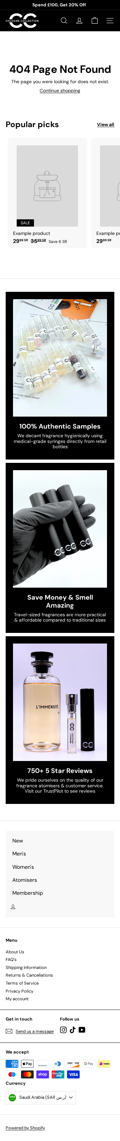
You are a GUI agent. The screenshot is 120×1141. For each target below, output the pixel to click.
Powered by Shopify (25, 1128)
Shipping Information (26, 967)
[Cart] (94, 20)
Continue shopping (60, 91)
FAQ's (11, 959)
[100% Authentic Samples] (60, 358)
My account (17, 999)
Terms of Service (22, 983)
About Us (15, 952)
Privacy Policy (19, 991)
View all (105, 124)
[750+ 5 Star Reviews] (60, 702)
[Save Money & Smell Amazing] (60, 529)
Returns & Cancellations (29, 975)
